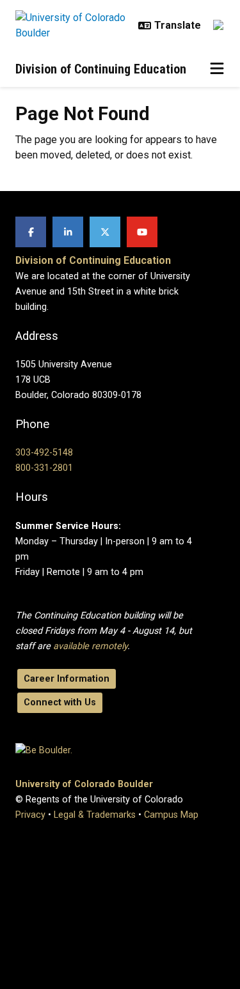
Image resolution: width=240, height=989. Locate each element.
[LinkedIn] (67, 232)
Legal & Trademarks (95, 814)
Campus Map (171, 814)
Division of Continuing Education (100, 69)
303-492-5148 (44, 452)
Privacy (30, 814)
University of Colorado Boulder (84, 784)
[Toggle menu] (217, 69)
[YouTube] (142, 232)
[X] (105, 232)
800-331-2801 (44, 468)
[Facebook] (30, 232)
